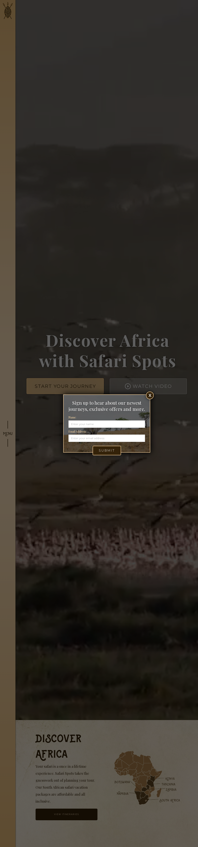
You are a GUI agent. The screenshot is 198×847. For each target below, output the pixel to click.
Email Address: (77, 431)
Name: (72, 417)
